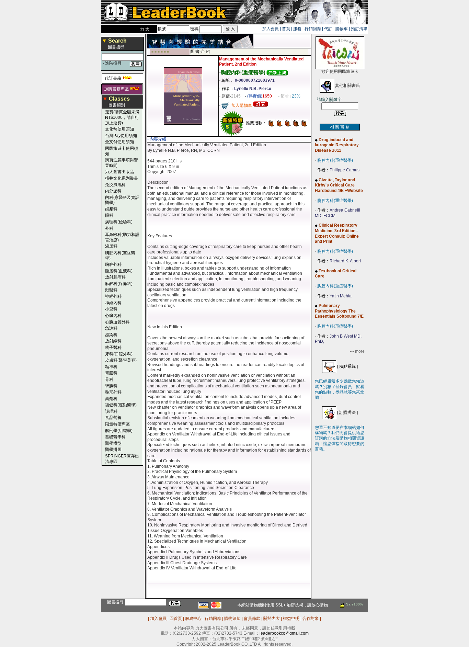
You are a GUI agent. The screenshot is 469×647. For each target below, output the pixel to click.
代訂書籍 (113, 78)
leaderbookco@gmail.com (284, 633)
